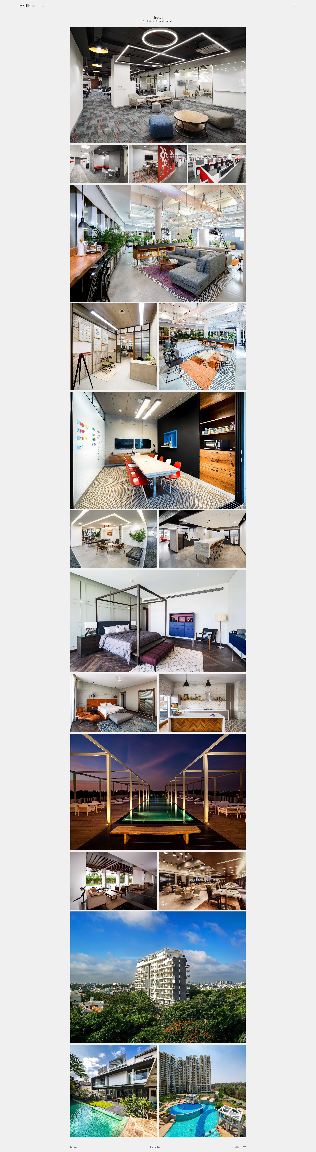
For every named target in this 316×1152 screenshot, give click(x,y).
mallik (31, 6)
